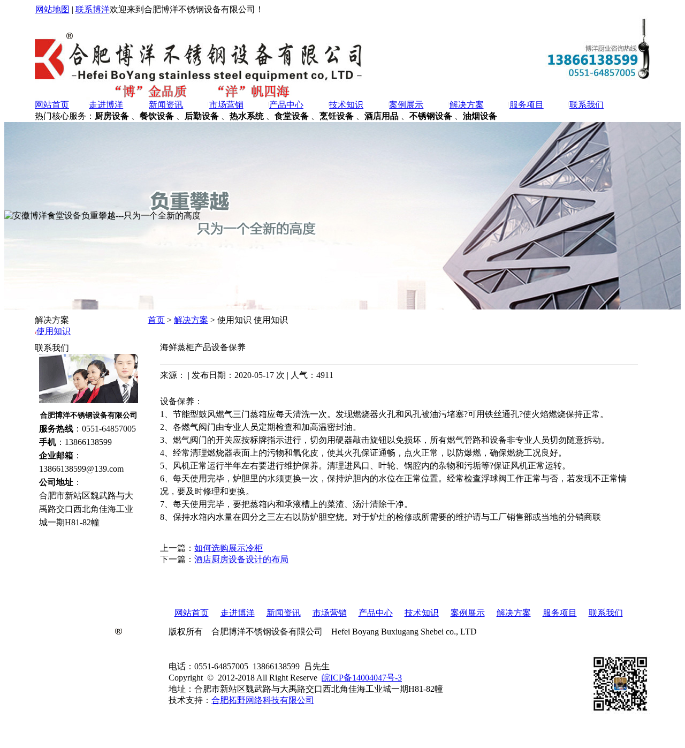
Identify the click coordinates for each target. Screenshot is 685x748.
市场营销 (226, 104)
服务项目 (526, 104)
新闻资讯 (166, 104)
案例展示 (406, 104)
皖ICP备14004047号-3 (362, 677)
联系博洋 (92, 9)
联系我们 (586, 104)
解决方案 (467, 104)
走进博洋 (106, 104)
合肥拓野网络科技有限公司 (262, 700)
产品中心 (286, 104)
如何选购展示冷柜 (228, 548)
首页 (156, 319)
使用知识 (53, 331)
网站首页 (52, 104)
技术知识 (346, 104)
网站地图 (52, 9)
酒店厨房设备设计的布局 (241, 559)
